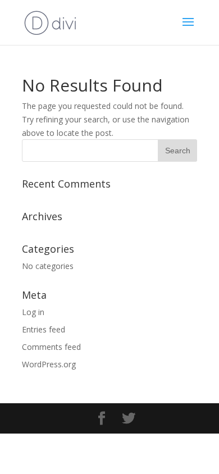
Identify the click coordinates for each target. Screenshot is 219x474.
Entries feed (43, 329)
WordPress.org (49, 364)
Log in (33, 312)
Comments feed (51, 346)
